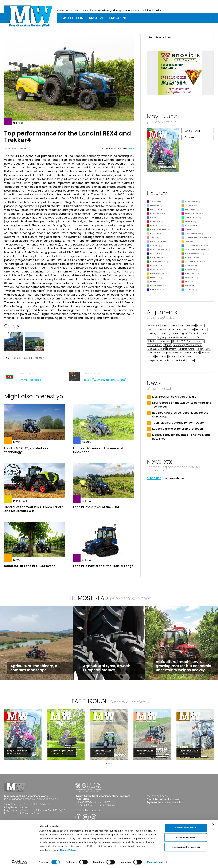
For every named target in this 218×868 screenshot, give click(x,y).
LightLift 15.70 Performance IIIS (188, 341)
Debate (189, 241)
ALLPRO (165, 325)
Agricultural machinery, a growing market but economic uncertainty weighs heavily (183, 665)
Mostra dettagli (155, 862)
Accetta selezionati (185, 837)
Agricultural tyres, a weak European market (106, 667)
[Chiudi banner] (213, 824)
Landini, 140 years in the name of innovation (98, 450)
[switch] (83, 862)
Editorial (190, 209)
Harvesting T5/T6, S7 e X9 (185, 333)
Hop (150, 337)
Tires (196, 352)
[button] (106, 763)
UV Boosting (185, 356)
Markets (155, 269)
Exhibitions (192, 257)
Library (154, 205)
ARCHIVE (96, 18)
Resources (192, 201)
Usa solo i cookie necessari (186, 847)
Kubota (151, 341)
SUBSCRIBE (154, 478)
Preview (190, 221)
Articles (189, 137)
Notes (154, 281)
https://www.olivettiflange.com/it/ (106, 380)
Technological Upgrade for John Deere (178, 422)
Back (131, 148)
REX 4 (26, 358)
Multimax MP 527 (156, 348)
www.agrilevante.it (172, 802)
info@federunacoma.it (17, 807)
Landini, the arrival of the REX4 (96, 507)
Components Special (198, 237)
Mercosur (179, 344)
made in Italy (154, 344)
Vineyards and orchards (161, 360)
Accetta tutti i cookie (185, 827)
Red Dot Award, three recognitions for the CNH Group (180, 414)
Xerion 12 (180, 360)
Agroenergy (193, 253)
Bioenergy (156, 257)
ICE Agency (160, 337)
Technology (193, 261)
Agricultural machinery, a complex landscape (33, 667)
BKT (181, 325)
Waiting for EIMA (196, 249)
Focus (189, 281)
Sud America (154, 352)
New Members (193, 233)
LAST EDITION (72, 18)
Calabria (190, 325)
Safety (154, 245)
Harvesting (164, 333)
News (153, 277)
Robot (200, 348)
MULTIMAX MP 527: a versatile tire (174, 396)
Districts (156, 265)
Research (191, 265)
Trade (151, 356)
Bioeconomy (158, 229)
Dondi (151, 329)
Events (189, 277)
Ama (174, 325)
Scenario (191, 225)
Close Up (155, 289)
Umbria (173, 356)
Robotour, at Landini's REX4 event (29, 566)
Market (189, 285)
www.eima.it (177, 799)
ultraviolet (161, 356)
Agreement (154, 325)
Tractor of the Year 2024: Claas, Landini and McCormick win (34, 509)
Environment (158, 261)
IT (207, 18)
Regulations (158, 241)
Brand (154, 217)
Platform (171, 348)
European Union (185, 329)
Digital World (159, 213)
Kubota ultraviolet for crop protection (177, 429)
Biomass (190, 269)
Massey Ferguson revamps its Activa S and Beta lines (181, 436)
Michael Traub (193, 344)
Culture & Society (197, 245)
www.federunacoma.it (88, 810)
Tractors (205, 352)
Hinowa (204, 333)
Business (155, 233)
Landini (16, 358)
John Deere (197, 337)
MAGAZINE (118, 18)
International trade (178, 337)
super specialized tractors (177, 352)
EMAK (171, 329)
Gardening (157, 285)
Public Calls (158, 225)
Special (189, 273)
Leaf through (193, 130)
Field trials (201, 329)
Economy (161, 329)
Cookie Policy (67, 850)
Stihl (208, 348)
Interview (191, 205)
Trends (189, 229)
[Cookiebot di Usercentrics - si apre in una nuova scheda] (19, 862)
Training (155, 201)
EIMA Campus (193, 213)
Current (190, 289)
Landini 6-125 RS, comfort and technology (26, 450)
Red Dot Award (186, 348)
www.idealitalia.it (30, 380)
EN (212, 18)
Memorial (156, 209)
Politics (155, 253)
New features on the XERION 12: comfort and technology (181, 404)
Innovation (192, 217)
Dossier (155, 221)
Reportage (157, 273)
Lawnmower (164, 341)
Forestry (152, 333)
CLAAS (200, 325)
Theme (154, 237)
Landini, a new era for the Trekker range (103, 566)
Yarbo (190, 360)
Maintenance (158, 249)
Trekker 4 (38, 358)
